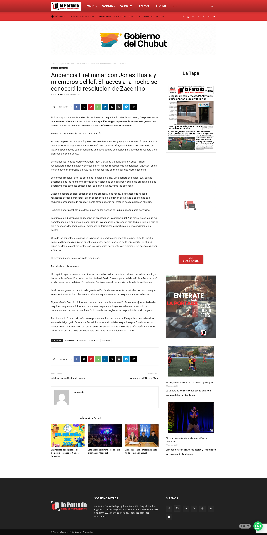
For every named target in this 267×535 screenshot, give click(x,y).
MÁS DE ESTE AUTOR (90, 418)
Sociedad (107, 6)
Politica (144, 6)
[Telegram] (126, 107)
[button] (212, 6)
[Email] (112, 107)
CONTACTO (148, 16)
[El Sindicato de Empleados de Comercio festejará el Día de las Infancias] (68, 435)
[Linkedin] (105, 107)
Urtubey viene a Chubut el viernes (68, 378)
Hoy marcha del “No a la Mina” (143, 378)
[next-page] (58, 462)
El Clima (161, 6)
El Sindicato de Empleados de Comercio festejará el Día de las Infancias (66, 453)
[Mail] (193, 16)
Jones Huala (93, 340)
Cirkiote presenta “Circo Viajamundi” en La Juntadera (186, 440)
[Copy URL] (133, 107)
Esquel (91, 6)
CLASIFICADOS (105, 16)
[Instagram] (188, 16)
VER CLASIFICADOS (191, 259)
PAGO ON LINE (135, 16)
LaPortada (59, 94)
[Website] (203, 16)
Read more (190, 395)
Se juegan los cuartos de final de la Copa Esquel (189, 382)
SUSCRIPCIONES (120, 16)
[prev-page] (53, 462)
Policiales (126, 6)
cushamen (81, 340)
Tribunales (106, 340)
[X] (198, 16)
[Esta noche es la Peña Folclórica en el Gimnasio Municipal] (105, 435)
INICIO (158, 16)
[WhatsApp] (208, 16)
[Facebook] (183, 16)
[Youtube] (213, 16)
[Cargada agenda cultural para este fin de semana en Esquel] (142, 435)
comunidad (69, 340)
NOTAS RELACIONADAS (64, 418)
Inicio (53, 63)
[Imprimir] (119, 107)
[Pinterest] (91, 107)
